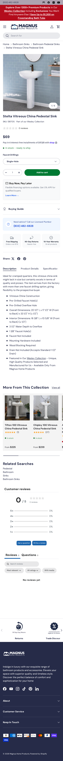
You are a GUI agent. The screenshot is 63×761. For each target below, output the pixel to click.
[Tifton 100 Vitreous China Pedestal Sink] (17, 407)
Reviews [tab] (12, 555)
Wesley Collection (35, 121)
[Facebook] (48, 2)
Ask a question (24, 543)
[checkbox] (49, 570)
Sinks (5, 475)
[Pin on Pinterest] (25, 259)
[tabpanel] (31, 322)
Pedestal (7, 468)
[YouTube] (58, 2)
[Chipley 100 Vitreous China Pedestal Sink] (45, 407)
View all (56, 387)
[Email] (43, 2)
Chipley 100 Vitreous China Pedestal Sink (45, 426)
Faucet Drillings (10, 154)
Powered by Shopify (38, 754)
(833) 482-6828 (11, 2)
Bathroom (8, 472)
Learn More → (12, 195)
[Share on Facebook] (19, 259)
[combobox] (31, 35)
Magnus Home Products (19, 754)
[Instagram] (53, 2)
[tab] (9, 268)
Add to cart (42, 172)
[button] (58, 27)
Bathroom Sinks (21, 44)
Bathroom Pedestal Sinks (46, 44)
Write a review (39, 543)
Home (6, 44)
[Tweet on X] (13, 259)
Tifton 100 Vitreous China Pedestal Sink (16, 426)
